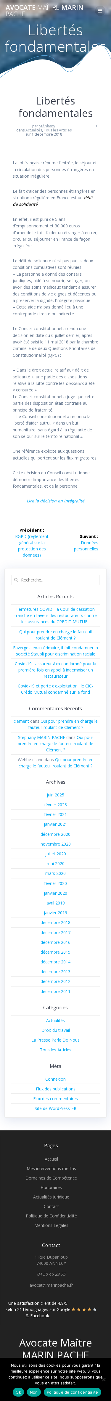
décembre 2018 (55, 922)
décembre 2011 (55, 991)
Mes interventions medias (51, 1168)
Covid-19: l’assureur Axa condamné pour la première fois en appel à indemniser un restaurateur (55, 670)
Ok (18, 1392)
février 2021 (55, 814)
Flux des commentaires (55, 1098)
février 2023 (55, 804)
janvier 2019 (55, 912)
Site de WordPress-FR (55, 1108)
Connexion (55, 1079)
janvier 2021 (55, 824)
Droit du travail (55, 1030)
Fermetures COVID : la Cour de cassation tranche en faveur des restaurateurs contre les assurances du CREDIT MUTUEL (56, 615)
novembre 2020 (56, 844)
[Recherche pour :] (55, 580)
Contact (51, 1206)
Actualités (33, 130)
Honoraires (51, 1187)
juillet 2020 (55, 854)
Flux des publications (55, 1089)
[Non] (104, 1379)
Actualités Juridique (51, 1197)
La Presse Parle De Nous (55, 1040)
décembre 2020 (55, 834)
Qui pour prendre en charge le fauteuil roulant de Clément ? (55, 744)
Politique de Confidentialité (51, 1216)
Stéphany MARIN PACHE (41, 737)
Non (34, 1392)
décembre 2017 (55, 932)
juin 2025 (55, 795)
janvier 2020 (55, 893)
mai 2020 (56, 863)
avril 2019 (55, 903)
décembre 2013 (55, 971)
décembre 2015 (55, 952)
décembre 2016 (55, 942)
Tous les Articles (58, 130)
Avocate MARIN (44, 10)
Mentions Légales (51, 1225)
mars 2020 (55, 873)
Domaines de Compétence (51, 1178)
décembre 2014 (55, 962)
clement (21, 721)
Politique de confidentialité (72, 1392)
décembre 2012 (55, 981)
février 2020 (55, 883)
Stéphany (47, 125)
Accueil (51, 1159)
